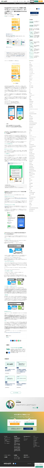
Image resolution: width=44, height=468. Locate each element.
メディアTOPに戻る (15, 392)
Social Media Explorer (32, 192)
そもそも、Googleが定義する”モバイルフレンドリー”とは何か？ (13, 125)
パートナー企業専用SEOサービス (7, 441)
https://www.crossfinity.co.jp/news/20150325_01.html (13, 332)
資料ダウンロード (36, 1)
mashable (30, 104)
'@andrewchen (31, 101)
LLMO (30, 62)
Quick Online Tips (31, 169)
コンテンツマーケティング (32, 136)
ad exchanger (31, 118)
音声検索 (30, 99)
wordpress (30, 79)
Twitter (30, 187)
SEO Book (30, 204)
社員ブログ (28, 3)
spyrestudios (31, 127)
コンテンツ (30, 135)
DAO (29, 195)
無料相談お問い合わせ (40, 1)
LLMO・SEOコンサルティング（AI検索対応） (7, 440)
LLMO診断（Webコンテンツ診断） (7, 438)
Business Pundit (31, 155)
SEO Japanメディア (32, 1)
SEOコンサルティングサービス (9, 35)
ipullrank (30, 64)
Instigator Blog (31, 198)
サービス (15, 1)
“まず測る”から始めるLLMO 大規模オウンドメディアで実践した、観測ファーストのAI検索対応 (17, 444)
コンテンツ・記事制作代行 (6, 443)
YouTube (30, 93)
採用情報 (28, 1)
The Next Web (31, 164)
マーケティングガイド (22, 3)
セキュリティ (31, 78)
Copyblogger (31, 183)
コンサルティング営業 (16, 456)
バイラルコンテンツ (31, 95)
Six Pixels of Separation (32, 124)
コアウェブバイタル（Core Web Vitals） (36, 446)
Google (30, 203)
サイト (30, 90)
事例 (17, 1)
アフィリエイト (31, 70)
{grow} (30, 115)
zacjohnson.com (31, 149)
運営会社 (25, 1)
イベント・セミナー (21, 1)
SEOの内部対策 (34, 440)
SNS (29, 132)
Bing (30, 178)
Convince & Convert (32, 158)
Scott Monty (31, 116)
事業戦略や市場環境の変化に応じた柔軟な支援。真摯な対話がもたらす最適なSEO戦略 (17, 439)
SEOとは (34, 436)
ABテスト (30, 76)
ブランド (30, 141)
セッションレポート (31, 112)
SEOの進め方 (31, 65)
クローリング (31, 107)
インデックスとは (35, 439)
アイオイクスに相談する (15, 423)
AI (29, 110)
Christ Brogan (31, 166)
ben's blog (30, 152)
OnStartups (30, 147)
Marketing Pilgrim (31, 167)
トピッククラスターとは (35, 437)
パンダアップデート (31, 138)
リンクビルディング (31, 73)
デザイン (30, 67)
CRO (29, 98)
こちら (17, 60)
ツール (30, 84)
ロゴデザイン (31, 75)
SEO (29, 133)
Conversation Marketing (32, 170)
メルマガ (30, 82)
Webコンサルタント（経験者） (17, 457)
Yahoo (30, 184)
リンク (30, 206)
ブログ (15, 3)
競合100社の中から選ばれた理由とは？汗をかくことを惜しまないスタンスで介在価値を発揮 (17, 447)
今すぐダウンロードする (29, 423)
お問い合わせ (26, 455)
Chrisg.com (30, 175)
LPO (29, 181)
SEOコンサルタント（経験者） (17, 458)
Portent (30, 129)
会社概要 (5, 457)
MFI (29, 81)
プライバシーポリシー (29, 463)
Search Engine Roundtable (32, 113)
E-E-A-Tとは (34, 441)
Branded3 (30, 130)
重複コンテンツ (31, 172)
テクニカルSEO (31, 87)
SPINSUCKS (30, 161)
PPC (29, 189)
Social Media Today (31, 153)
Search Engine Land (32, 209)
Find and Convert (31, 144)
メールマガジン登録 (34, 12)
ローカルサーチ (31, 200)
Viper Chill (30, 201)
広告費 (30, 96)
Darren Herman (31, 121)
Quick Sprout (31, 186)
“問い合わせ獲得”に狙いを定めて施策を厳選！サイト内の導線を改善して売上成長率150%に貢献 (17, 450)
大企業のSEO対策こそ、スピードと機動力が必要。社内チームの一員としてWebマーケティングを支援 (17, 441)
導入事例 (15, 436)
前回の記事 (7, 52)
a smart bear (31, 150)
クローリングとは (35, 438)
